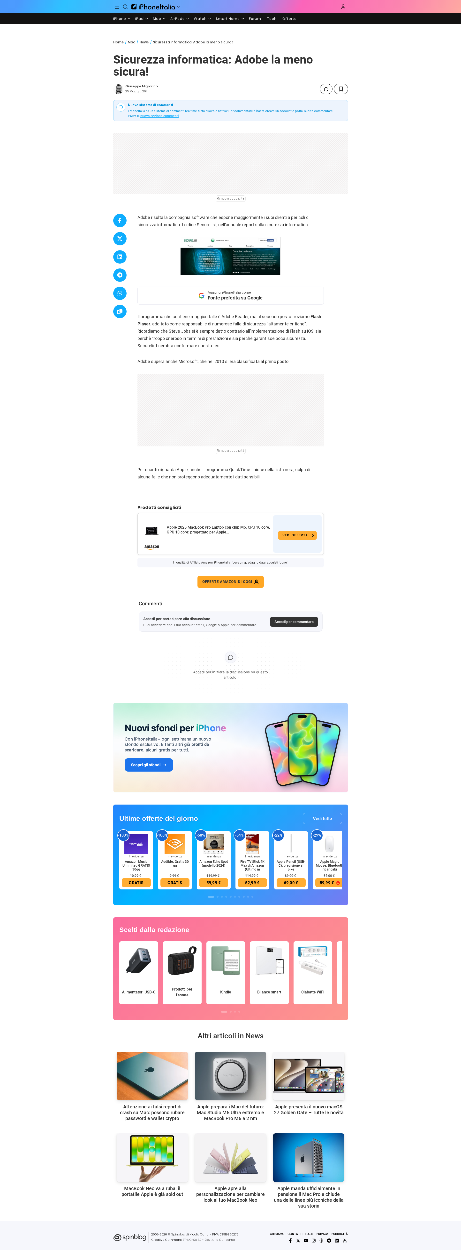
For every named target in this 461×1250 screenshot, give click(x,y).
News (144, 42)
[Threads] (321, 1240)
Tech (272, 18)
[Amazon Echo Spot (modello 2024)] (213, 844)
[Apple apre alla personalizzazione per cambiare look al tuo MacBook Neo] (230, 1157)
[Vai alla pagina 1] (211, 897)
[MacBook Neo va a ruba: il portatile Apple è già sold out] (152, 1157)
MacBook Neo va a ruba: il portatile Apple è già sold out (152, 1191)
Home (118, 42)
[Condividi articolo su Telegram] (120, 275)
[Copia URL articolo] (120, 311)
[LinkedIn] (337, 1240)
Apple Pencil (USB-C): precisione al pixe (291, 865)
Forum (255, 18)
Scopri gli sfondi (145, 764)
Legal (309, 1234)
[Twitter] (298, 1240)
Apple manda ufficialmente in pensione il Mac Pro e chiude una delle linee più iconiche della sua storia (309, 1197)
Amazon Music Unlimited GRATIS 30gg (136, 865)
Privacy (323, 1234)
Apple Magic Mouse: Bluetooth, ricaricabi (330, 865)
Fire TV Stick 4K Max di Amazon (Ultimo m (252, 865)
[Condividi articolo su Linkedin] (120, 257)
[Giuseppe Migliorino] (118, 89)
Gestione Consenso (219, 1240)
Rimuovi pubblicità (230, 198)
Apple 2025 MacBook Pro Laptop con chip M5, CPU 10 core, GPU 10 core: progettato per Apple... (218, 529)
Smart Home (228, 18)
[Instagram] (313, 1240)
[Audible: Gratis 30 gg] (174, 844)
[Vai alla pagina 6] (235, 897)
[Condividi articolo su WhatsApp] (120, 293)
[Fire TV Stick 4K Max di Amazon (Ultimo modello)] (252, 844)
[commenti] (326, 89)
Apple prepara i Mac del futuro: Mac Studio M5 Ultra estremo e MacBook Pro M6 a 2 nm (230, 1112)
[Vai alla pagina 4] (226, 897)
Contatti (294, 1234)
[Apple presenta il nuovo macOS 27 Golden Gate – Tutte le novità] (308, 1076)
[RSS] (344, 1240)
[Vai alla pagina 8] (244, 897)
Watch (200, 18)
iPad (139, 18)
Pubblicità (340, 1234)
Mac (157, 18)
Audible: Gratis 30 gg (175, 863)
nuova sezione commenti (159, 116)
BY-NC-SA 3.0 (192, 1240)
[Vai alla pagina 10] (252, 897)
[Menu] (117, 7)
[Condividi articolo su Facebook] (120, 220)
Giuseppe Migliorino (141, 86)
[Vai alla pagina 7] (239, 897)
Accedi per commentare (294, 622)
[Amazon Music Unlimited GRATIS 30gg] (136, 844)
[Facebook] (290, 1240)
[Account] (343, 7)
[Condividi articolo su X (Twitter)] (120, 238)
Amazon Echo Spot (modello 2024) (213, 863)
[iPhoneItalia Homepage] (153, 6)
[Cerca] (125, 7)
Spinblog (178, 1234)
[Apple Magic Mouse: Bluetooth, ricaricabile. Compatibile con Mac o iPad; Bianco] (329, 844)
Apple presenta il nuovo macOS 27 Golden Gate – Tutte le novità (309, 1109)
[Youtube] (306, 1240)
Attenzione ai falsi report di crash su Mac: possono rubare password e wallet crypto (152, 1112)
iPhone (119, 18)
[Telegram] (329, 1240)
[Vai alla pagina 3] (222, 897)
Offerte (289, 18)
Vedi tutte (322, 818)
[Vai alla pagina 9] (248, 897)
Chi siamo (277, 1234)
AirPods (177, 18)
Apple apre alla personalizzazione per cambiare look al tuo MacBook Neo (230, 1194)
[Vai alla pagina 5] (231, 897)
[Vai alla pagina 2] (218, 897)
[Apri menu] (178, 6)
